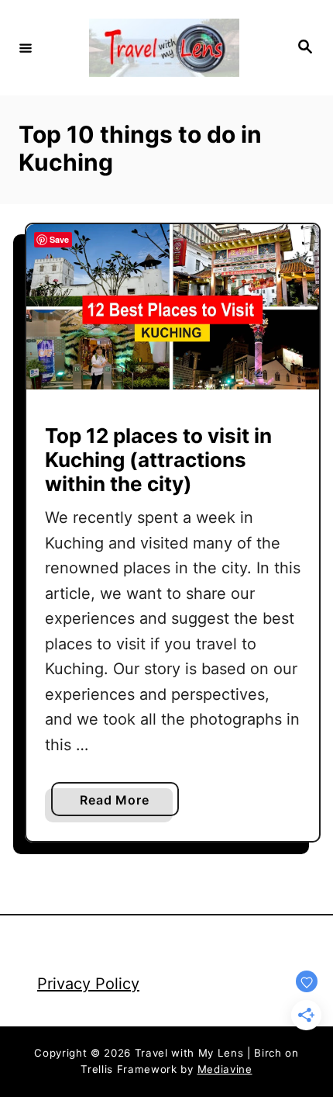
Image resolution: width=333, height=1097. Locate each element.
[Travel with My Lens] (164, 48)
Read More (119, 803)
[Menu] (25, 47)
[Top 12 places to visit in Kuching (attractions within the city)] (172, 306)
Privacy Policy (88, 983)
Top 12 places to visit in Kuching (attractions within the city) (158, 460)
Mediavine (224, 1069)
